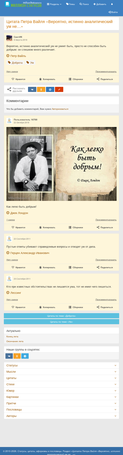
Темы (71, 4)
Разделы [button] (54, 4)
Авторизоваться (60, 108)
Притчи (11, 403)
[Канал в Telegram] (25, 356)
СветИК (18, 36)
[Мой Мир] (50, 89)
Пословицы (14, 409)
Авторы (11, 416)
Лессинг (15, 293)
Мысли (11, 371)
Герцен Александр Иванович (29, 253)
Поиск (85, 4)
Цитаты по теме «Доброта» (61, 315)
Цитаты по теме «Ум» (61, 321)
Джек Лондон (19, 213)
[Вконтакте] (32, 89)
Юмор (10, 390)
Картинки (12, 397)
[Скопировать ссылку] (59, 89)
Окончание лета (14, 341)
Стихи (10, 384)
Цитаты (11, 378)
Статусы (12, 365)
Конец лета (12, 336)
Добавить (101, 4)
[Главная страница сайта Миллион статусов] (22, 4)
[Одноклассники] (41, 89)
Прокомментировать (106, 71)
